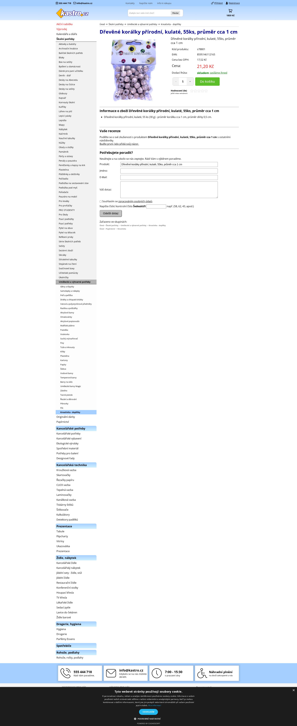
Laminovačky (63, 495)
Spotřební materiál (67, 448)
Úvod (102, 24)
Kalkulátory (63, 514)
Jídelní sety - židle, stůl (69, 573)
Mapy (62, 124)
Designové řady (65, 458)
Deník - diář (65, 75)
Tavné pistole (66, 394)
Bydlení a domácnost (69, 66)
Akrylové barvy (67, 312)
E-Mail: (103, 177)
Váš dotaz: (106, 189)
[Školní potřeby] (72, 13)
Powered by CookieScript (148, 723)
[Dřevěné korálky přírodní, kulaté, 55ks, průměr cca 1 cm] (134, 71)
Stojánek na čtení (68, 263)
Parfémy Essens (65, 639)
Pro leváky (64, 201)
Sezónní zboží (66, 250)
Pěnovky (64, 403)
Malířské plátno (67, 325)
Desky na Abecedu (68, 79)
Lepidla (62, 120)
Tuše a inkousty (67, 347)
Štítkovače (62, 509)
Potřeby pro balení (67, 453)
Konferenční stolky (67, 587)
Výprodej (61, 29)
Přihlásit (218, 3)
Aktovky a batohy (67, 44)
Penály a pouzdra (68, 160)
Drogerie (61, 634)
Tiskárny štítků (64, 504)
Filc (61, 407)
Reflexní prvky (66, 237)
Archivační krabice (68, 48)
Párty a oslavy (66, 156)
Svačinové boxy (66, 268)
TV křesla (61, 597)
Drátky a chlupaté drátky (71, 299)
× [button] (293, 690)
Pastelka (64, 329)
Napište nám (146, 3)
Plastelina (64, 169)
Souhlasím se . (127, 201)
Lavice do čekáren (66, 612)
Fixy (62, 342)
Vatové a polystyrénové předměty (76, 303)
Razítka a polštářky (69, 308)
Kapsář (62, 97)
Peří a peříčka (66, 295)
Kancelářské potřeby (68, 433)
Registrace (234, 3)
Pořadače (63, 192)
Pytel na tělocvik (67, 232)
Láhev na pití (65, 111)
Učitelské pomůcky (68, 272)
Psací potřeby (66, 223)
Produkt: (105, 164)
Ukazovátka (63, 546)
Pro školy (63, 214)
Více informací (154, 705)
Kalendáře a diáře (66, 34)
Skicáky (62, 254)
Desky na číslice (67, 84)
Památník (63, 151)
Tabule (60, 531)
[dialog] (148, 706)
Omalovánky (66, 316)
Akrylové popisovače (69, 321)
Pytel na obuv (66, 228)
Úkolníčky (64, 277)
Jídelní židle (62, 577)
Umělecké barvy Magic (70, 386)
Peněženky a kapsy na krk (72, 165)
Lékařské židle (64, 602)
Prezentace (63, 551)
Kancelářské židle (66, 563)
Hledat (175, 13)
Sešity (62, 245)
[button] (148, 718)
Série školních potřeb (70, 241)
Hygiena (61, 629)
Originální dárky (65, 417)
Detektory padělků (67, 519)
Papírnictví (110, 229)
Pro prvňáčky (65, 205)
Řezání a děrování (68, 399)
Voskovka (64, 334)
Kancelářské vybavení (68, 438)
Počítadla (63, 178)
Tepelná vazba (64, 490)
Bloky (61, 57)
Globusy (63, 93)
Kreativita (122, 229)
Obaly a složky (66, 147)
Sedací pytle (63, 607)
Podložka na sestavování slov (73, 183)
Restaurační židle (66, 582)
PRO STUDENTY (67, 210)
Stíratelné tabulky (68, 259)
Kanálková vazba (66, 499)
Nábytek (63, 129)
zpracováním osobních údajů (135, 201)
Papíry (63, 364)
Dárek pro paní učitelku (71, 70)
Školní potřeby (116, 24)
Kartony (64, 360)
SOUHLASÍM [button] (148, 712)
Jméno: (104, 170)
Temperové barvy (68, 377)
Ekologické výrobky (67, 443)
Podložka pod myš (68, 187)
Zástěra (63, 390)
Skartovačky (63, 475)
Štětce (63, 368)
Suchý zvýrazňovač (69, 338)
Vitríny (60, 541)
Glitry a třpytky (67, 286)
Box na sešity (65, 61)
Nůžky (62, 142)
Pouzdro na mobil (68, 196)
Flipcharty (62, 536)
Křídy (62, 351)
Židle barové (63, 617)
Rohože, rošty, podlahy (69, 657)
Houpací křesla (65, 592)
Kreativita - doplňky (171, 24)
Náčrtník (63, 133)
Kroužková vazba (66, 470)
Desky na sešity (67, 88)
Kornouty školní (67, 102)
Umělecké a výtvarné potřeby (142, 24)
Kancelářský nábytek (68, 568)
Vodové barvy (66, 373)
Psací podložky (66, 219)
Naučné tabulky (67, 138)
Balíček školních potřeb (71, 53)
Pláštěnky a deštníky (69, 174)
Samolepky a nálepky (70, 291)
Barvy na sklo (66, 381)
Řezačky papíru (65, 480)
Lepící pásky (65, 115)
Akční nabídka (64, 24)
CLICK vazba (63, 485)
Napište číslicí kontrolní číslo (116, 206)
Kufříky (62, 106)
